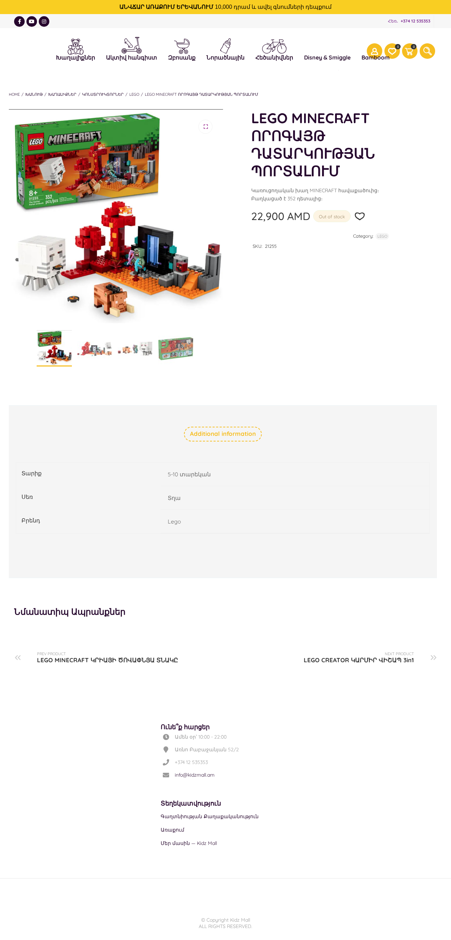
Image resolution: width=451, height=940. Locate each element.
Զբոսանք (181, 45)
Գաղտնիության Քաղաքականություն (210, 816)
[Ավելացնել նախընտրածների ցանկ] (360, 216)
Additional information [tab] (223, 433)
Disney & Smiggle (327, 45)
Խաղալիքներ (75, 45)
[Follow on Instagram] (44, 21)
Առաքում (172, 830)
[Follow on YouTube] (31, 21)
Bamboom (376, 57)
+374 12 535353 (415, 21)
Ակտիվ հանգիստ (131, 43)
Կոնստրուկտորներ (103, 94)
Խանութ (34, 94)
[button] (205, 127)
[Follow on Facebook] (19, 21)
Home (14, 94)
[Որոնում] (427, 51)
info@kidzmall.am (195, 775)
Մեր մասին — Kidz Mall (189, 843)
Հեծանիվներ (274, 46)
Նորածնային (225, 45)
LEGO (134, 94)
